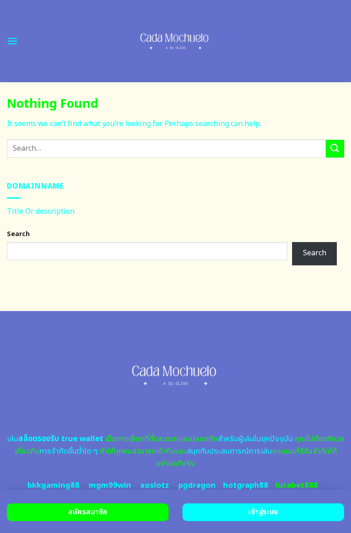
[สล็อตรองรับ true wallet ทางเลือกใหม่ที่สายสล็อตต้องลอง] (175, 41)
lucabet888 (297, 485)
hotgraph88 (245, 485)
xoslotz (154, 485)
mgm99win (110, 485)
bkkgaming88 (53, 485)
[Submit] (335, 149)
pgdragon (197, 485)
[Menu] (12, 41)
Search (18, 234)
